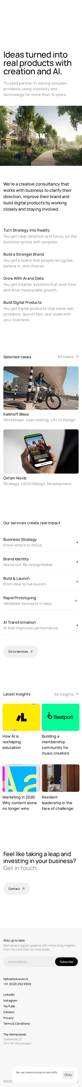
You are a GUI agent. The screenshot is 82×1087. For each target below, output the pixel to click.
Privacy (8, 1018)
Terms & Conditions (16, 1023)
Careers (8, 1012)
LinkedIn (9, 995)
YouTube (9, 1006)
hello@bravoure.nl (15, 979)
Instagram (10, 1000)
